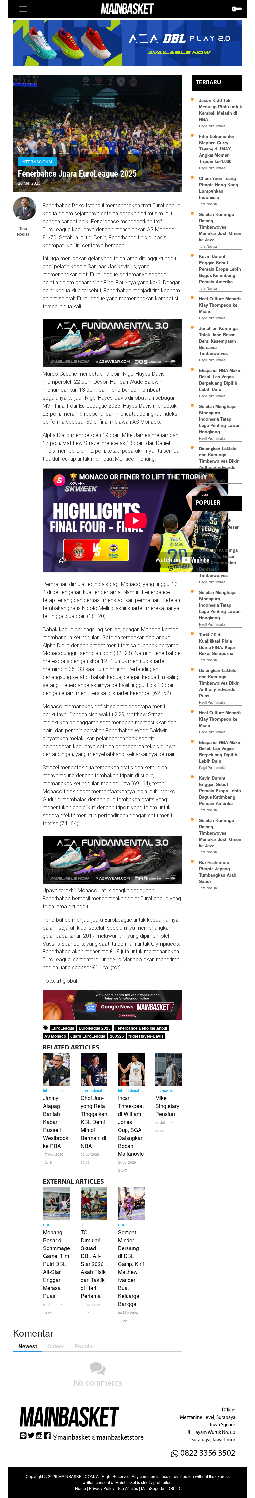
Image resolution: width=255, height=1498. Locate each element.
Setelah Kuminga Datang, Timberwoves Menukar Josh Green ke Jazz (220, 227)
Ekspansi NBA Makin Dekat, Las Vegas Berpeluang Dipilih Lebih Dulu (220, 379)
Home (80, 1488)
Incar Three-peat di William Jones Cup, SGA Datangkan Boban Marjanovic (131, 1125)
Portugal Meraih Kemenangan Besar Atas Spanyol (219, 526)
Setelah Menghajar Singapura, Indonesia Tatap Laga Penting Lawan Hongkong (220, 419)
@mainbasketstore (118, 1437)
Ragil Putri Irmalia (212, 126)
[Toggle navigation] (23, 9)
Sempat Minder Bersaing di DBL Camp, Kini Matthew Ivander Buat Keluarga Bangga (131, 1268)
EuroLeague (62, 1028)
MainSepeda (152, 1488)
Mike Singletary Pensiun (167, 1106)
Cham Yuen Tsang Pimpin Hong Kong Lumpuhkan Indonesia (218, 187)
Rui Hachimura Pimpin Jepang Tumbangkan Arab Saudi (217, 871)
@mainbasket (71, 1437)
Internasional (37, 161)
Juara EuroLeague (87, 1036)
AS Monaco (55, 1036)
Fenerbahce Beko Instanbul (141, 1028)
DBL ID (173, 1488)
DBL (46, 1225)
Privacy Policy (101, 1488)
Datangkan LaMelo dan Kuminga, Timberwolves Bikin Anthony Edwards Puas (219, 461)
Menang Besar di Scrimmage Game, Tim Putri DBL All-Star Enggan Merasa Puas (56, 1264)
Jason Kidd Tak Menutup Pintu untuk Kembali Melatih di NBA (220, 109)
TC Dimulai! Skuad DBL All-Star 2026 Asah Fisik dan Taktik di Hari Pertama (93, 1264)
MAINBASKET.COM (76, 1476)
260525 (117, 1036)
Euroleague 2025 (95, 1028)
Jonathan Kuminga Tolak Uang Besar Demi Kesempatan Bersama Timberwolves (218, 340)
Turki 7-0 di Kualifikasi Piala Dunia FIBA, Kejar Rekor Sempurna (217, 643)
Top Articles (127, 1488)
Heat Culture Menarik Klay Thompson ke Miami (220, 304)
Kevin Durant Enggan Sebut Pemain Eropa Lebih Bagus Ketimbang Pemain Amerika (220, 269)
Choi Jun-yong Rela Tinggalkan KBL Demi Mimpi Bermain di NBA (94, 1121)
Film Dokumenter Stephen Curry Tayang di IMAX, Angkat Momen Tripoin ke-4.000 (216, 148)
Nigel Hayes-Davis (146, 1036)
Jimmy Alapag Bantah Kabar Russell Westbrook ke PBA (55, 1121)
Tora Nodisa (208, 204)
